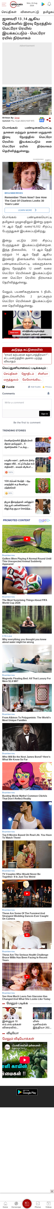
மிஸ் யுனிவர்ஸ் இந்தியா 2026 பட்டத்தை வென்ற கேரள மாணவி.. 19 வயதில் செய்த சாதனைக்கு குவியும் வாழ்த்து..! (42, 1024)
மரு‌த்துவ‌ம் (11, 379)
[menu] (5, 5)
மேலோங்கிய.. (32, 379)
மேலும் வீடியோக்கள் (18, 1039)
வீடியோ (12, 1033)
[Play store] (43, 4)
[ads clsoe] (52, 1191)
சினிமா (43, 374)
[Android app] (27, 1092)
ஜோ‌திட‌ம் (27, 374)
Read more (14, 333)
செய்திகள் (9, 12)
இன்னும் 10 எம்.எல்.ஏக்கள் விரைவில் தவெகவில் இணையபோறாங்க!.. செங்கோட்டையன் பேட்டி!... (16, 1024)
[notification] (49, 4)
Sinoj (17, 118)
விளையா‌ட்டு (30, 12)
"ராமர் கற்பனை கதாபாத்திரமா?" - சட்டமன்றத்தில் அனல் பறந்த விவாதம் (26, 358)
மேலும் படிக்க (17, 1003)
